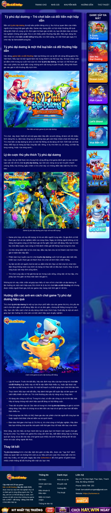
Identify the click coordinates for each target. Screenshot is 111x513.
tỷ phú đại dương (17, 25)
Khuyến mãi (70, 5)
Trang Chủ (41, 5)
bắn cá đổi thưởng (10, 487)
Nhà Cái (55, 5)
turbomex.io (46, 458)
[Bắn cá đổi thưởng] (17, 4)
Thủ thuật (103, 5)
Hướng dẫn (87, 5)
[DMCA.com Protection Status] (82, 500)
